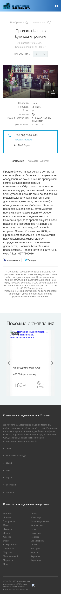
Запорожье (9, 521)
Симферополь (10, 544)
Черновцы (36, 560)
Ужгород (35, 548)
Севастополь (37, 540)
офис (8, 448)
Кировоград (37, 525)
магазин (10, 492)
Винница (8, 513)
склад (9, 462)
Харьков (7, 552)
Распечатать (39, 23)
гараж (9, 477)
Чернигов (8, 560)
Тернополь (8, 548)
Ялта (5, 564)
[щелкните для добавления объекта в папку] (26, 23)
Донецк (7, 517)
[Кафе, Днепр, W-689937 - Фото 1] (30, 81)
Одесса (7, 537)
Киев (5, 525)
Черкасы (35, 556)
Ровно (6, 540)
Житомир (36, 517)
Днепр (34, 513)
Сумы (34, 544)
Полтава (35, 537)
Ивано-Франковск (40, 521)
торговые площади (16, 455)
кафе (8, 470)
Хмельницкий (10, 556)
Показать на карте (38, 161)
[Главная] (16, 8)
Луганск (7, 529)
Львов (6, 533)
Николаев (36, 533)
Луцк (33, 529)
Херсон (35, 552)
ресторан (11, 484)
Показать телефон (23, 140)
